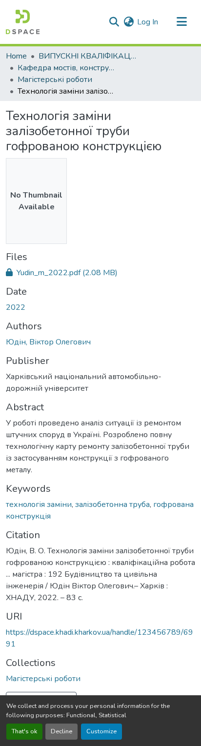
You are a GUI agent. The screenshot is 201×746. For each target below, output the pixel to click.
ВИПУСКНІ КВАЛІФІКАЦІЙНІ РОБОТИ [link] (87, 56)
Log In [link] (147, 22)
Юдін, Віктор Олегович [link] (48, 342)
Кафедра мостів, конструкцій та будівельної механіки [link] (66, 67)
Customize (101, 731)
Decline (61, 731)
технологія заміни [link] (39, 504)
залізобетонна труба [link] (112, 504)
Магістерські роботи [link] (55, 79)
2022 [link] (15, 307)
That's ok (24, 731)
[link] (100, 273)
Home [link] (16, 56)
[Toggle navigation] (181, 22)
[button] (23, 22)
